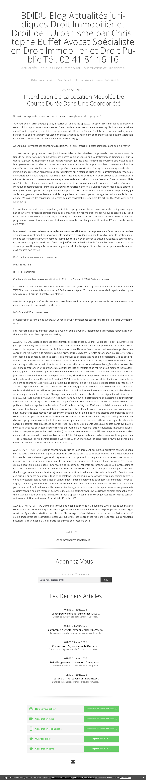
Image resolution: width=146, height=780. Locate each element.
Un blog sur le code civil (42, 79)
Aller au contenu (11, 2)
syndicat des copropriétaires (53, 131)
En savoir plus (125, 777)
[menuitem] (43, 80)
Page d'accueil (64, 79)
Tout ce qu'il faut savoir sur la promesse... (75, 678)
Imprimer (74, 531)
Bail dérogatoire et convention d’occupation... (75, 662)
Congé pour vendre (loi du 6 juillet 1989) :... (76, 613)
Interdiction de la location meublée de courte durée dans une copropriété (74, 100)
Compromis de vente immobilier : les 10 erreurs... (75, 629)
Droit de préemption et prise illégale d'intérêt (97, 79)
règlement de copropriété (86, 116)
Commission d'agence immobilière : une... (75, 646)
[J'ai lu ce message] (143, 777)
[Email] (73, 761)
